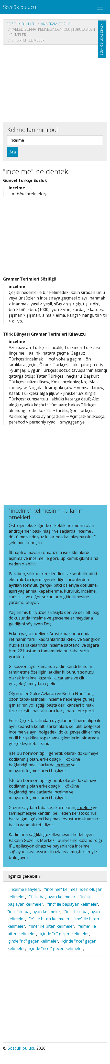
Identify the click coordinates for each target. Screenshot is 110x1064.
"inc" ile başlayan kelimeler (72, 904)
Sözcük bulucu (19, 7)
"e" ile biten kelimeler (49, 919)
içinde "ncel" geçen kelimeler (56, 948)
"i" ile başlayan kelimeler (52, 897)
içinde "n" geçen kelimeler (64, 933)
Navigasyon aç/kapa (102, 39)
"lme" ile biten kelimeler (51, 926)
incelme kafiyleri (24, 889)
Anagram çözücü (57, 24)
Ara (12, 152)
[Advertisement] (55, 83)
